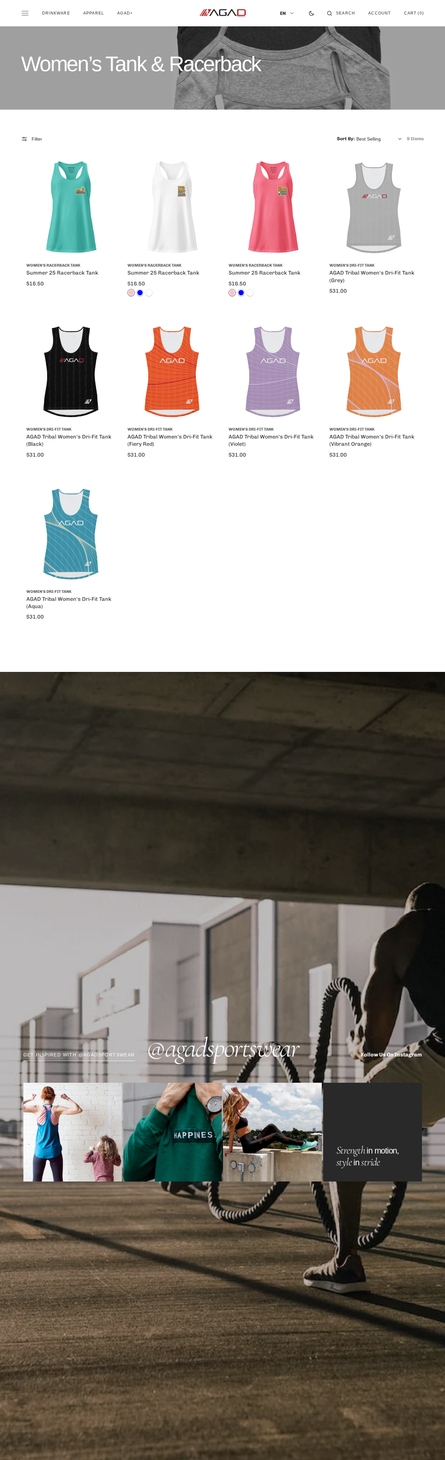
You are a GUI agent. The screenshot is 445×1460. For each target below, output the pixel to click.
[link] (71, 208)
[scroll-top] (430, 1445)
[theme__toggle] (311, 13)
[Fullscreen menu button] (25, 13)
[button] (341, 13)
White (149, 292)
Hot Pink (131, 292)
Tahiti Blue (140, 292)
